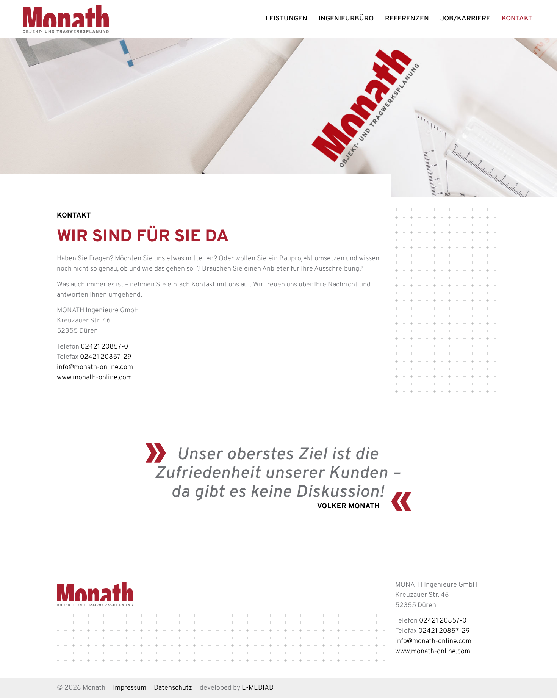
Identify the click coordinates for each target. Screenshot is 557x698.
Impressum (129, 688)
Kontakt (517, 19)
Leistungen (286, 19)
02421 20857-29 (105, 357)
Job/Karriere (465, 19)
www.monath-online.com (94, 377)
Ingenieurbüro (346, 19)
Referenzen (407, 19)
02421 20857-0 (104, 347)
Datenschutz (173, 688)
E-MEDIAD (258, 688)
